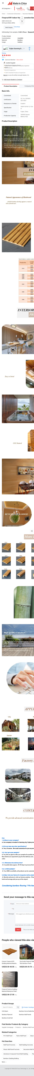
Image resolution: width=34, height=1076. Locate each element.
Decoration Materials (28, 13)
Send (18, 929)
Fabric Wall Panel (21, 1036)
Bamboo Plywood (7, 1014)
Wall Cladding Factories (26, 1045)
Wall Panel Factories (9, 1045)
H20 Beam (5, 1011)
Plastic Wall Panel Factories (11, 1049)
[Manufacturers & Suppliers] (17, 3)
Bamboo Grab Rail (7, 1018)
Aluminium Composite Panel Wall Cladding (15, 1054)
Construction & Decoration (13, 13)
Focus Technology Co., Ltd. (24, 1068)
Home (3, 13)
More (3, 1062)
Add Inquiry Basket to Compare (13, 79)
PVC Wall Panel (7, 1036)
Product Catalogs (28, 1007)
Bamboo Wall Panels (25, 1014)
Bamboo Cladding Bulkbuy (11, 1058)
